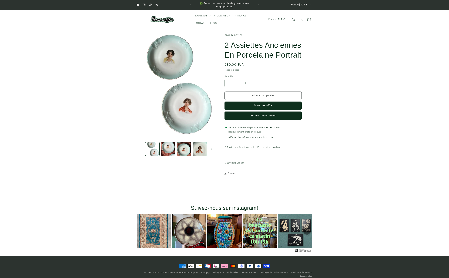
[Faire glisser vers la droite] (212, 149)
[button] (202, 15)
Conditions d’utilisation (301, 273)
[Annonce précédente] (191, 5)
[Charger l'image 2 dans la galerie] (168, 149)
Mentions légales (249, 273)
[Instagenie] (303, 251)
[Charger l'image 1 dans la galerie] (152, 149)
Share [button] (231, 173)
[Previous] (142, 231)
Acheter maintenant (263, 115)
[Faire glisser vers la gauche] (141, 149)
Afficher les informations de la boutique (250, 137)
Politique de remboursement (274, 273)
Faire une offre (263, 105)
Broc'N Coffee (159, 273)
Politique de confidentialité (225, 273)
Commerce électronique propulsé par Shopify (188, 273)
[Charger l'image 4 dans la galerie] (200, 149)
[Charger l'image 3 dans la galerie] (184, 149)
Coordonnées (306, 276)
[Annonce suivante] (258, 5)
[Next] (306, 231)
